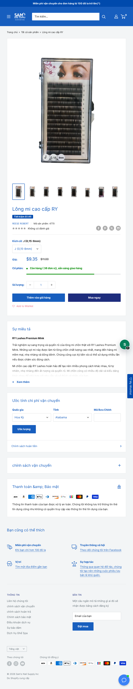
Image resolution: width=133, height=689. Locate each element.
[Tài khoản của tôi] (116, 16)
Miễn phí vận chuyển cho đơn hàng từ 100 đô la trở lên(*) (66, 3)
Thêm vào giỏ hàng (39, 297)
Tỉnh (56, 409)
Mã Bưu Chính (102, 409)
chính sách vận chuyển (21, 606)
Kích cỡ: (26, 241)
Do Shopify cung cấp (18, 678)
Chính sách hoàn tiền (24, 446)
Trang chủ (12, 32)
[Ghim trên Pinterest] (105, 228)
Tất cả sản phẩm (30, 32)
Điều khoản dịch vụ (18, 622)
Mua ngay (94, 297)
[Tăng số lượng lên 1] (51, 284)
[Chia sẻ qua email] (118, 228)
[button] (22, 306)
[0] (123, 17)
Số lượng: (18, 284)
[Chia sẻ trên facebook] (98, 228)
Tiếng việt (14, 649)
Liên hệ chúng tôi (17, 601)
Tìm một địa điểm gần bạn (31, 566)
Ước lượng (24, 429)
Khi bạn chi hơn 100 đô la (30, 550)
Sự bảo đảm (14, 627)
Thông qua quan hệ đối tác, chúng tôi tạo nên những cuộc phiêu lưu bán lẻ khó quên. (101, 571)
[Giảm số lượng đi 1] (30, 284)
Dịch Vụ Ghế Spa (17, 633)
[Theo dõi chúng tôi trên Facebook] (9, 663)
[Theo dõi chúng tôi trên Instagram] (16, 663)
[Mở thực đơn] (8, 16)
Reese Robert (20, 223)
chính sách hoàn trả (19, 611)
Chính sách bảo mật (19, 617)
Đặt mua (83, 626)
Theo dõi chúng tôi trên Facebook (100, 550)
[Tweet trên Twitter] (111, 228)
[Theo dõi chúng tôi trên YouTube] (22, 663)
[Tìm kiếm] (103, 16)
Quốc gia (18, 409)
